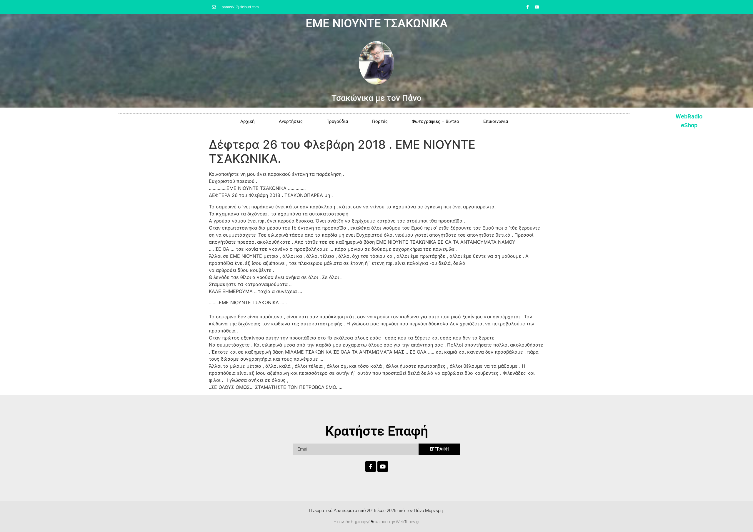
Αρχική (247, 121)
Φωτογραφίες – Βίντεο (435, 121)
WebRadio (689, 116)
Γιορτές (380, 121)
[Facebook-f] (527, 7)
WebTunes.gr (408, 521)
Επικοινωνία (495, 121)
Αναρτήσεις (291, 121)
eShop (689, 125)
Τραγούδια (337, 121)
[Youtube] (537, 7)
